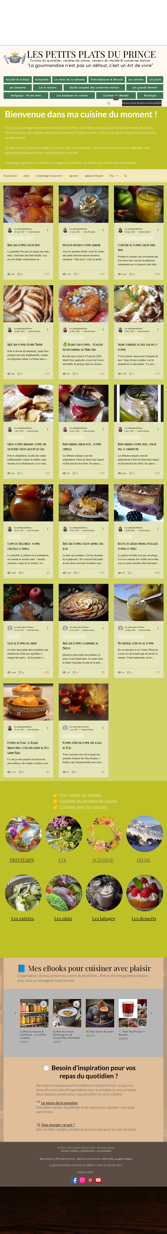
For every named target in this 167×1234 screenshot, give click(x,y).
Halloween (14, 536)
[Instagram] (82, 1180)
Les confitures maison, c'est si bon (135, 238)
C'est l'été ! (125, 536)
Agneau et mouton (94, 175)
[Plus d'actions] (49, 230)
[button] (42, 79)
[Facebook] (74, 1180)
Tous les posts (10, 175)
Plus (112, 175)
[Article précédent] (15, 1013)
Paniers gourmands (73, 437)
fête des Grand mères (74, 536)
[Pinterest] (90, 1180)
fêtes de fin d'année (73, 736)
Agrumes (73, 175)
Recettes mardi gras (74, 337)
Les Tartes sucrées (17, 337)
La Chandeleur (16, 437)
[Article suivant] (152, 1013)
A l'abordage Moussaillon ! (49, 175)
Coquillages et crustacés (131, 337)
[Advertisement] (83, 23)
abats (26, 175)
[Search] (108, 103)
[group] (83, 1021)
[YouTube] (98, 1180)
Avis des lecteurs (104, 1150)
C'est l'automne (72, 238)
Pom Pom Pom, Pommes (20, 238)
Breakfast (13, 636)
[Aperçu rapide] (100, 1013)
